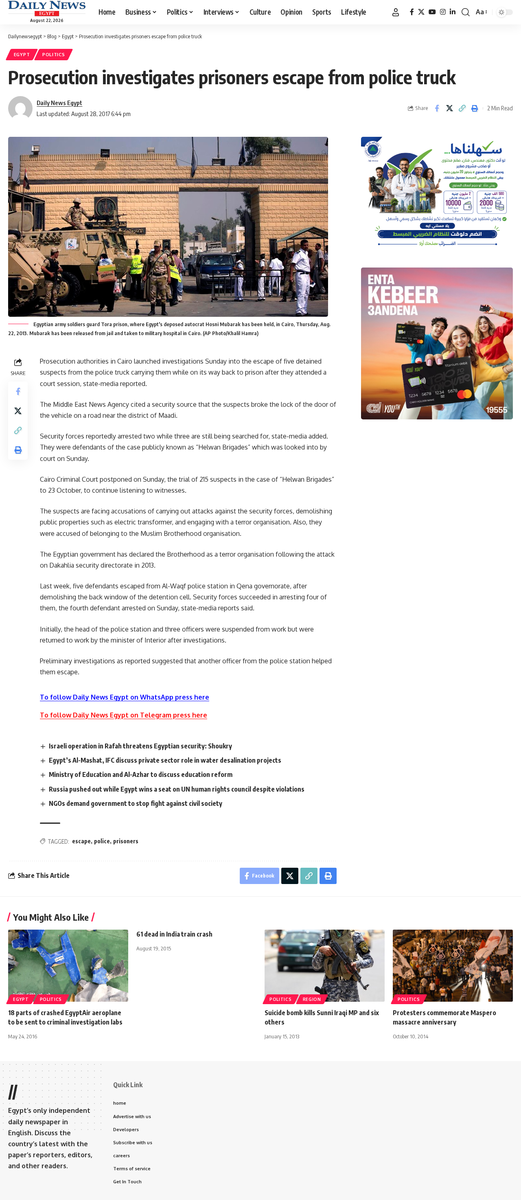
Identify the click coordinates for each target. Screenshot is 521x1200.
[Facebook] (412, 12)
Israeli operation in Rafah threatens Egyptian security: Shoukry (140, 746)
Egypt (22, 54)
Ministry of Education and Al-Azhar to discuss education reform (140, 774)
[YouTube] (432, 12)
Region (312, 999)
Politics (53, 54)
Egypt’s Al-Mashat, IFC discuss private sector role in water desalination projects (165, 760)
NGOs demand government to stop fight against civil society (135, 803)
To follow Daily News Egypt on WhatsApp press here (124, 697)
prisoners (125, 841)
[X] (421, 12)
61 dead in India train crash (174, 934)
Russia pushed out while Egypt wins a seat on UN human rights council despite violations (176, 789)
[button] (396, 12)
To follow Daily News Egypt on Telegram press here (123, 715)
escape (81, 841)
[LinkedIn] (453, 12)
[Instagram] (443, 12)
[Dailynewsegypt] (46, 8)
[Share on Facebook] (436, 108)
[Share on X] (449, 108)
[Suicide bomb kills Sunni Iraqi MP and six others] (325, 966)
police (102, 841)
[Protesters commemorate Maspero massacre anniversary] (453, 966)
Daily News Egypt (59, 102)
